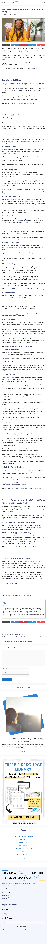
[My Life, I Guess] (11, 2)
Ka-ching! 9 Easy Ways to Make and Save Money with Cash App (25, 289)
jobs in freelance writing (33, 331)
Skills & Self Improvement (23, 858)
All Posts (4, 900)
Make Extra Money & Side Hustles (23, 848)
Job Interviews (23, 839)
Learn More (24, 751)
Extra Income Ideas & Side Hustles (14, 634)
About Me (4, 913)
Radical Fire (5, 612)
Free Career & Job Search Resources (23, 836)
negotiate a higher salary (17, 96)
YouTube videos (12, 245)
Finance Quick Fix (26, 595)
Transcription (6, 358)
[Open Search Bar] (38, 2)
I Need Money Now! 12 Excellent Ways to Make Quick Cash (24, 488)
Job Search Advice (23, 842)
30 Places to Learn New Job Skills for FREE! (19, 346)
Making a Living (5, 895)
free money (34, 68)
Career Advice (23, 833)
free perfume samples (29, 541)
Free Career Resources (7, 903)
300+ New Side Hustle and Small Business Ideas (21, 103)
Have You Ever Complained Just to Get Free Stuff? (22, 547)
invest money (13, 314)
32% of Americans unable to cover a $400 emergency (20, 83)
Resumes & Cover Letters (23, 854)
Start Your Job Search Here (8, 905)
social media (28, 396)
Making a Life (5, 898)
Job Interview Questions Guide (9, 904)
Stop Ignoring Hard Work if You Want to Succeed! (18, 641)
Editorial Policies (41, 929)
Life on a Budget (23, 845)
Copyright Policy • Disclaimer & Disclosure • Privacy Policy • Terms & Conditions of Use (19, 929)
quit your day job (16, 578)
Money (23, 851)
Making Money (5, 897)
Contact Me (4, 914)
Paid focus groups (22, 220)
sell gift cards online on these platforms (14, 484)
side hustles (18, 88)
